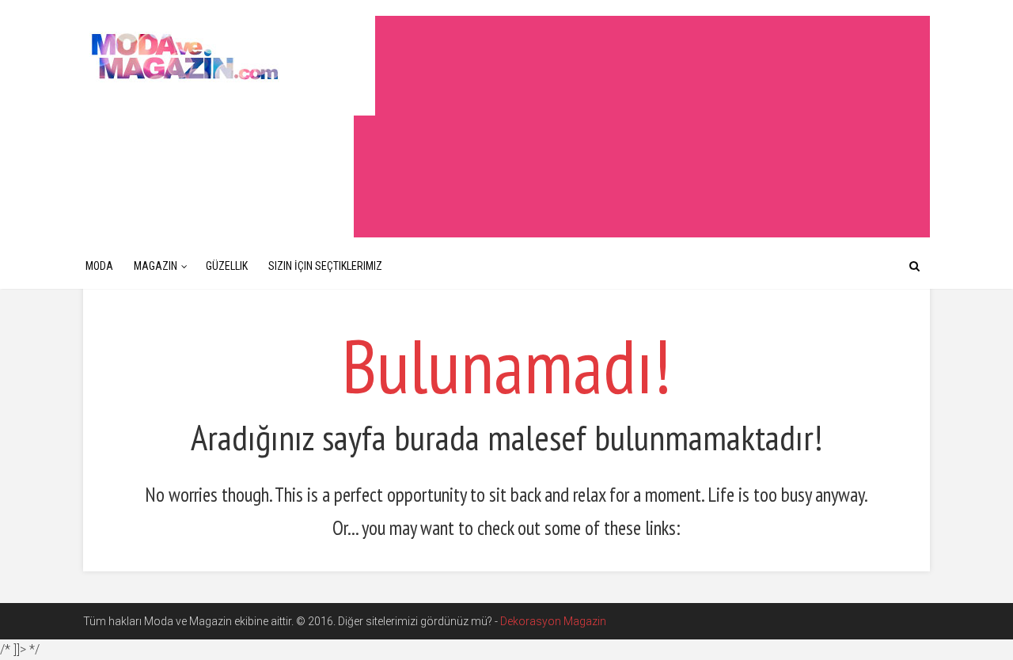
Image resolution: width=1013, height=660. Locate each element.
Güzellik (227, 266)
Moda (99, 266)
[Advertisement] (642, 126)
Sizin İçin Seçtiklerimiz (325, 266)
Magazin (155, 266)
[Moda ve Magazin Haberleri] (229, 55)
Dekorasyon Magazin (553, 621)
